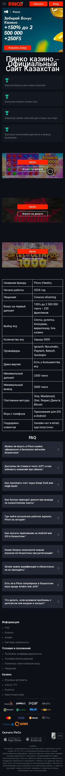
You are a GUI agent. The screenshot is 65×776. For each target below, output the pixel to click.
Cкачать (38, 3)
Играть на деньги (32, 169)
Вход (56, 3)
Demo (32, 162)
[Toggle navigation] (4, 4)
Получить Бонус (17, 47)
